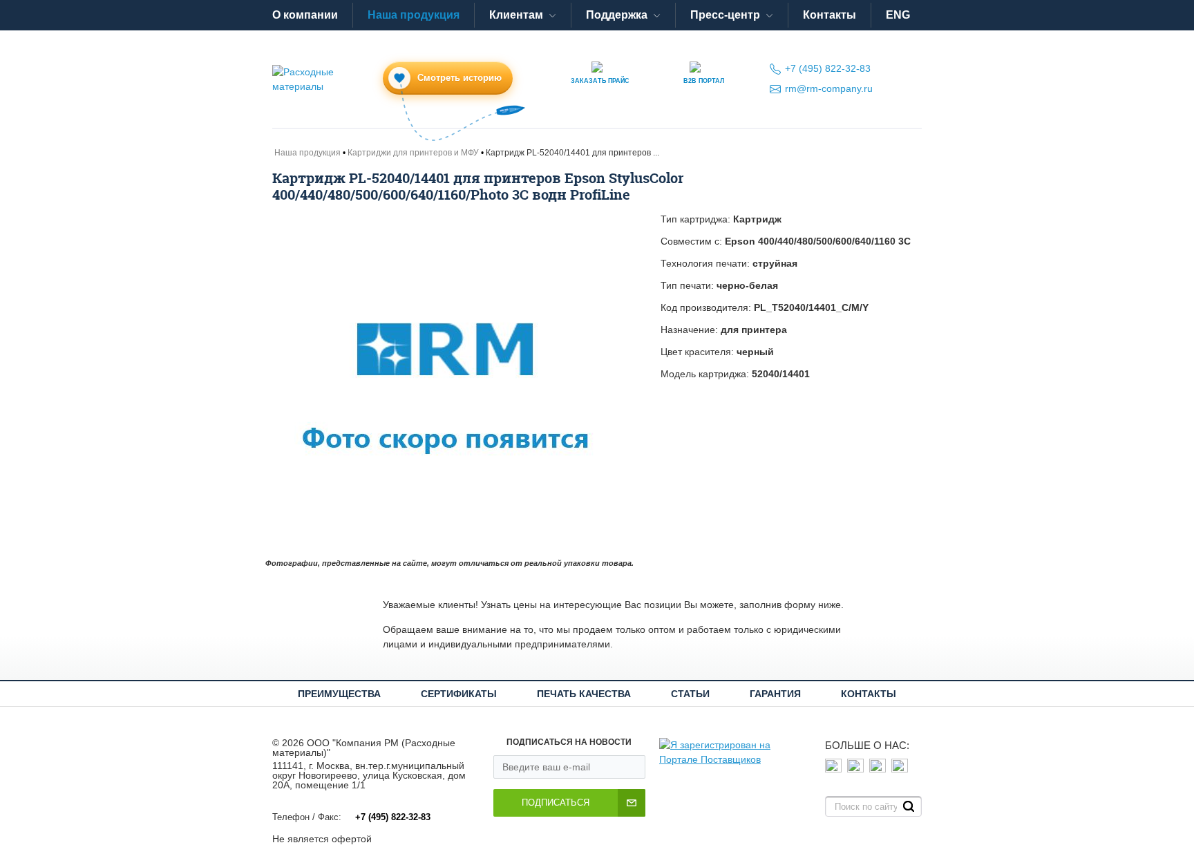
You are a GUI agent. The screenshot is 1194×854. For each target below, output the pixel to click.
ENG (898, 15)
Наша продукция (413, 15)
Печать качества (584, 693)
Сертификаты (459, 693)
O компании (305, 15)
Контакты (829, 15)
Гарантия (775, 693)
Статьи (690, 693)
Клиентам (516, 15)
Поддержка (616, 15)
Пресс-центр (725, 15)
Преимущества (339, 693)
